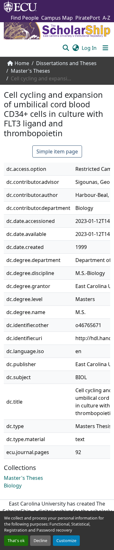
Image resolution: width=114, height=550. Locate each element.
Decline (40, 540)
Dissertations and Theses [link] (66, 63)
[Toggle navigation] (105, 48)
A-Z (106, 17)
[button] (66, 48)
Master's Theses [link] (30, 70)
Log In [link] (89, 47)
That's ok (16, 540)
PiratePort (87, 17)
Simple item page (57, 151)
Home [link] (22, 63)
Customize (66, 540)
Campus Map (57, 17)
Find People (25, 17)
